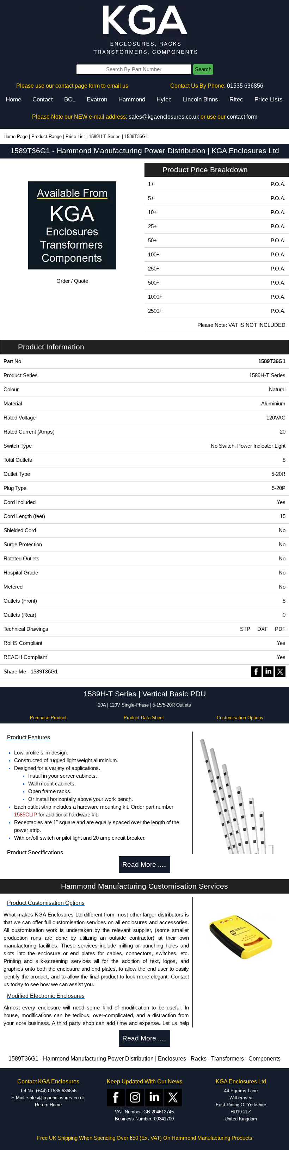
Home (13, 99)
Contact (42, 99)
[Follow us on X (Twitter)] (173, 1097)
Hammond (131, 99)
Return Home (48, 1104)
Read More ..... (144, 864)
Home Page (15, 136)
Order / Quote (72, 281)
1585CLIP (25, 815)
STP (245, 629)
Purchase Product (48, 717)
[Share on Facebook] (256, 671)
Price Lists (268, 99)
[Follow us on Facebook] (116, 1097)
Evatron (97, 99)
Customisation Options (240, 717)
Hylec (164, 99)
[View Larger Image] (240, 840)
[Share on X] (280, 671)
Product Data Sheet (144, 717)
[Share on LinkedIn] (268, 671)
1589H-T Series (105, 136)
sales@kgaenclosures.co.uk (164, 117)
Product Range (46, 136)
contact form (242, 117)
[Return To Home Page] (144, 30)
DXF (262, 629)
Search (203, 69)
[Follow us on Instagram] (135, 1097)
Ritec (236, 99)
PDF (280, 629)
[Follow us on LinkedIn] (154, 1097)
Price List (75, 136)
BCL (69, 99)
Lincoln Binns (200, 99)
